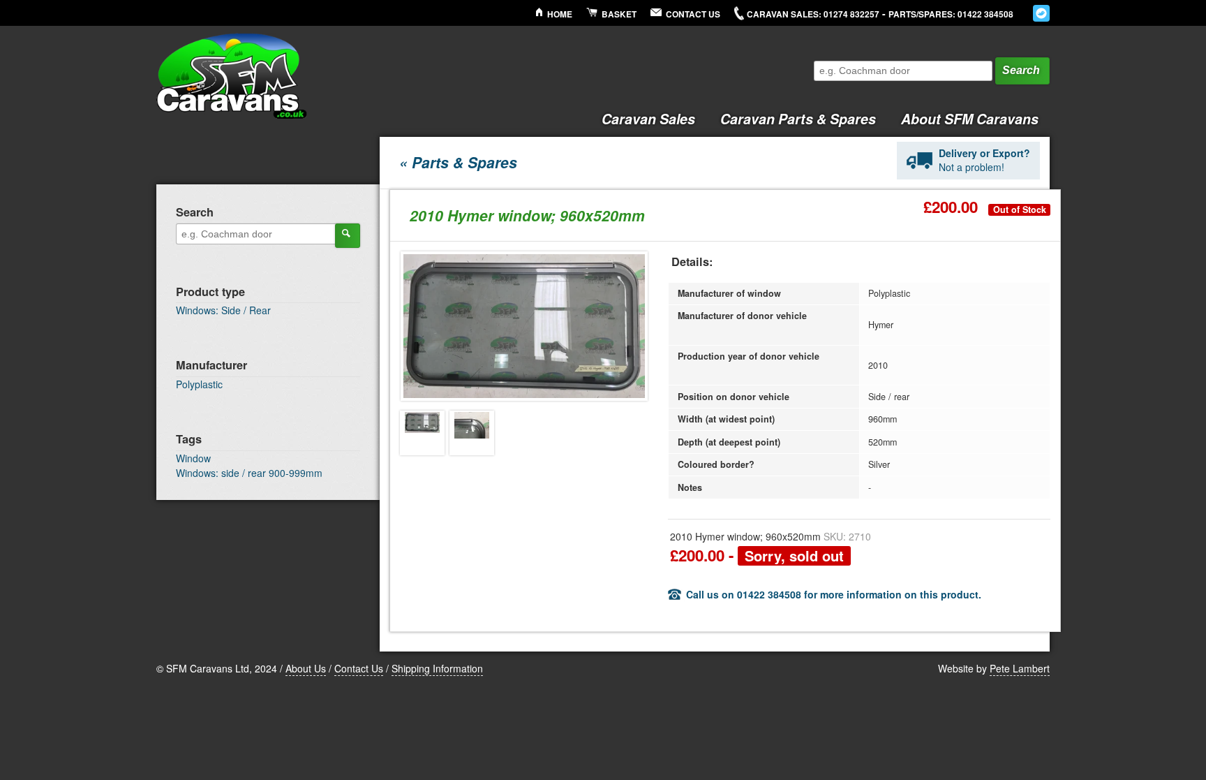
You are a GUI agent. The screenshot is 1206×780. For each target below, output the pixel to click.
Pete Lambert (1020, 668)
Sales (648, 118)
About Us (305, 668)
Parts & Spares (798, 118)
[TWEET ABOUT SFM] (1041, 13)
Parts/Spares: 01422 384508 (950, 14)
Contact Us (693, 14)
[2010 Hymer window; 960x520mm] (422, 433)
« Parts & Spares (458, 162)
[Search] (347, 235)
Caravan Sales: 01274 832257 (813, 14)
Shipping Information (437, 668)
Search (1021, 70)
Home (559, 14)
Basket (619, 14)
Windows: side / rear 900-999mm (249, 473)
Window (193, 458)
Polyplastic (199, 384)
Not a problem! (984, 160)
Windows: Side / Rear (223, 310)
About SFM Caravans (969, 118)
